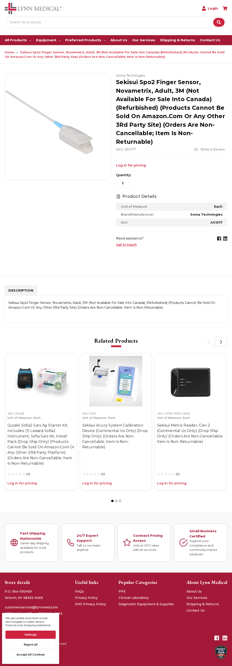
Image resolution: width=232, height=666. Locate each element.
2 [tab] (116, 501)
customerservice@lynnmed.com (31, 607)
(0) (28, 474)
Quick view (41, 381)
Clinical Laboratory (133, 598)
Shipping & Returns (177, 40)
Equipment (46, 40)
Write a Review (213, 149)
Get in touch (126, 245)
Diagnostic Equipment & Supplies (146, 604)
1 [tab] (112, 501)
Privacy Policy (86, 598)
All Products (16, 40)
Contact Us (210, 40)
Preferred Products (83, 40)
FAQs (79, 591)
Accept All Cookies (31, 654)
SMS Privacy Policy (90, 604)
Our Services (143, 40)
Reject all (31, 644)
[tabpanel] (41, 422)
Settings (30, 634)
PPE (122, 591)
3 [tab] (120, 501)
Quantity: (123, 175)
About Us (118, 40)
